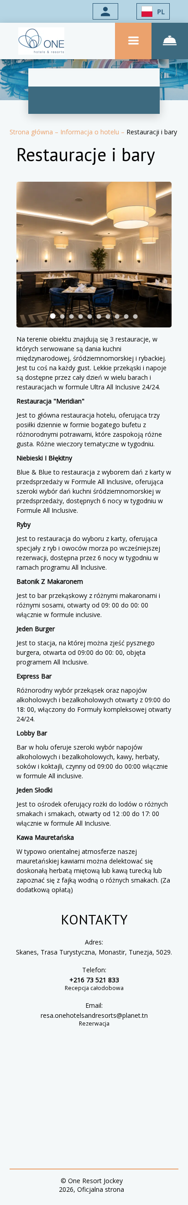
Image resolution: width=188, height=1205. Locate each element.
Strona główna (32, 132)
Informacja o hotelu (90, 132)
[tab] (53, 316)
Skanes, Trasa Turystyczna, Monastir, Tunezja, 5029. (94, 952)
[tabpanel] (94, 254)
